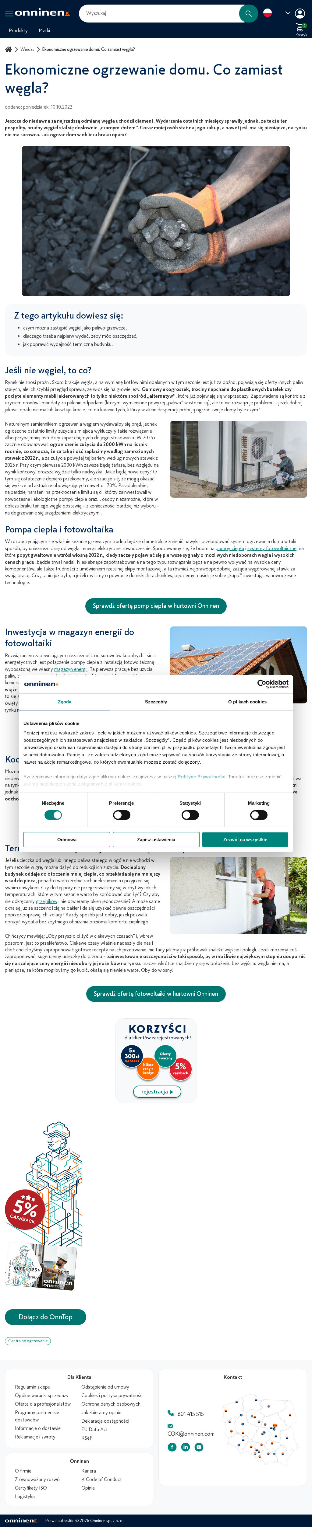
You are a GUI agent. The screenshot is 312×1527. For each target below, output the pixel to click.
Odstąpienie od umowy (105, 1387)
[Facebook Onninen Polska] (172, 1448)
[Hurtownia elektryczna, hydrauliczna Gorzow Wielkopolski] (229, 1422)
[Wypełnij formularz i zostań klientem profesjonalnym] (156, 1101)
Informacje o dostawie (38, 1428)
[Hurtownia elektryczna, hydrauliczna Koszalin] (237, 1401)
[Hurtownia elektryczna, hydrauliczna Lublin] (289, 1439)
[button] (248, 14)
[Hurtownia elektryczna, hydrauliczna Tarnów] (276, 1456)
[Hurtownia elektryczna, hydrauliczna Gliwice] (258, 1451)
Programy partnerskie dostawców (37, 1416)
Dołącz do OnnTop (46, 1317)
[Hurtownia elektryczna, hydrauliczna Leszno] (243, 1434)
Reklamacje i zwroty (35, 1437)
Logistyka (25, 1497)
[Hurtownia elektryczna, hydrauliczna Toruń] (255, 1418)
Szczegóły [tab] (156, 701)
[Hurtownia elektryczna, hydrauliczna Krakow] (269, 1455)
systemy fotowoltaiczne (271, 549)
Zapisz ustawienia (156, 839)
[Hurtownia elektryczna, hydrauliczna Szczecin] (225, 1411)
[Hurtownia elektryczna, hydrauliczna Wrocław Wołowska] (243, 1441)
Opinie (88, 1488)
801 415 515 (191, 1414)
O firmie (23, 1471)
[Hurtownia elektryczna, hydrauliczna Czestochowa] (262, 1446)
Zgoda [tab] (65, 701)
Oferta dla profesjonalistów (43, 1404)
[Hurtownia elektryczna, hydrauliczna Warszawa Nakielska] (276, 1425)
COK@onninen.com (191, 1434)
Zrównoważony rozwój (38, 1479)
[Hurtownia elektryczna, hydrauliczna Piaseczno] (276, 1430)
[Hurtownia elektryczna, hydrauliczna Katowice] (260, 1453)
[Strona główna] (9, 49)
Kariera (88, 1471)
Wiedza (27, 49)
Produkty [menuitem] (18, 31)
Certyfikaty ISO (31, 1488)
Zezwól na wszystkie (245, 839)
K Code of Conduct (101, 1479)
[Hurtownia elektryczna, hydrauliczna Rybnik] (256, 1455)
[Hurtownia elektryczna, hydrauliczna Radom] (277, 1437)
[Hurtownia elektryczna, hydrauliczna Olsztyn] (270, 1406)
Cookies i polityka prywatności (112, 1396)
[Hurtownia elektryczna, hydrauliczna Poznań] (243, 1425)
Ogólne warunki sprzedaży (42, 1396)
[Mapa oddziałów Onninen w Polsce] (260, 1465)
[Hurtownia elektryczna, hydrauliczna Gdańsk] (257, 1400)
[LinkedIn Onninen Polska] (185, 1448)
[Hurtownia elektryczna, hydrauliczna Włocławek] (260, 1422)
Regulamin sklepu (32, 1387)
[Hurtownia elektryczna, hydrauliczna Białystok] (292, 1415)
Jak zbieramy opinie (101, 1413)
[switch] (121, 815)
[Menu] (9, 13)
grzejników (46, 901)
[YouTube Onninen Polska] (199, 1448)
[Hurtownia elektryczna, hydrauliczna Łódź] (263, 1435)
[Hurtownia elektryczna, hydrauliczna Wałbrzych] (239, 1447)
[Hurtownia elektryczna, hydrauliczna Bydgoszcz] (252, 1416)
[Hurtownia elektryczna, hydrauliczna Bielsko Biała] (260, 1458)
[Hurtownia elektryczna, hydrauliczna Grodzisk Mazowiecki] (273, 1429)
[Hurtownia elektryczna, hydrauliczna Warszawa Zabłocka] (278, 1426)
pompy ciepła (230, 549)
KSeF (86, 1438)
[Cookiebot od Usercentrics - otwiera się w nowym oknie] (262, 684)
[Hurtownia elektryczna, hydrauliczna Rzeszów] (284, 1455)
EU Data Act (94, 1430)
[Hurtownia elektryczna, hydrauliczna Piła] (241, 1415)
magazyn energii (70, 669)
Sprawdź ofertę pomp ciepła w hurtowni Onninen (156, 606)
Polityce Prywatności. (202, 776)
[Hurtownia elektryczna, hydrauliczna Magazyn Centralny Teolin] (265, 1433)
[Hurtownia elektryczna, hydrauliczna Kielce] (273, 1444)
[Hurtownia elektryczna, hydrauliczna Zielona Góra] (231, 1432)
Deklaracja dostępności (105, 1421)
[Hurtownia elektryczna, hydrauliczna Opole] (252, 1448)
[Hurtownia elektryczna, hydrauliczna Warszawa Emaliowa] (276, 1427)
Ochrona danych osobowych (110, 1404)
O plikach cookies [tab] (247, 701)
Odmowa (66, 839)
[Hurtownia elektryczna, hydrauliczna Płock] (266, 1425)
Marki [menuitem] (44, 31)
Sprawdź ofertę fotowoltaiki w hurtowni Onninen (156, 994)
